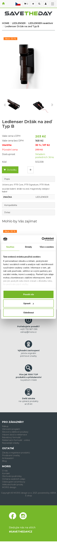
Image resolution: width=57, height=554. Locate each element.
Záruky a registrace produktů (16, 452)
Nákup (5, 426)
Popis (7, 179)
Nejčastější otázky (10, 443)
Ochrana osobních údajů (13, 479)
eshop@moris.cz (28, 332)
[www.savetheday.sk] (18, 3)
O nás (5, 470)
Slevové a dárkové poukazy (15, 432)
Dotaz (7, 212)
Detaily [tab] (28, 247)
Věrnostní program (11, 429)
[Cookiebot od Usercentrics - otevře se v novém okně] (42, 239)
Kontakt (6, 473)
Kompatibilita (10, 205)
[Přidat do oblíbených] (31, 169)
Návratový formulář (11, 437)
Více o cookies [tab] (47, 247)
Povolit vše (28, 294)
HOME (5, 23)
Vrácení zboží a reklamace (14, 434)
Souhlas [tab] (10, 247)
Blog (4, 461)
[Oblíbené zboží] (33, 4)
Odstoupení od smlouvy (13, 482)
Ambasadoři (8, 458)
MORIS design (9, 487)
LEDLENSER (42, 197)
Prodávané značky (11, 455)
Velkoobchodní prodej (12, 484)
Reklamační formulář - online (16, 440)
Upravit (26, 303)
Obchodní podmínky (12, 476)
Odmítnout (28, 312)
